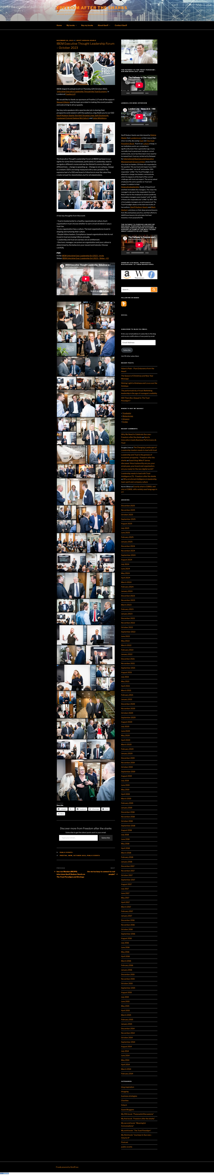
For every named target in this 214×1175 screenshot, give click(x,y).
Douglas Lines (88, 115)
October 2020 (127, 713)
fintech (124, 1105)
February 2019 (127, 803)
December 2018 (128, 812)
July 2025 (125, 528)
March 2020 (126, 744)
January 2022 (126, 654)
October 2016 (127, 929)
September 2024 (128, 555)
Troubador (126, 413)
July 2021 (125, 677)
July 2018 (125, 835)
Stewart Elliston (63, 102)
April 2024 (125, 578)
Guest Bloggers (127, 1110)
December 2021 (128, 659)
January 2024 (126, 591)
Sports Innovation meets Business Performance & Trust (138, 440)
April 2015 (125, 1010)
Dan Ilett (78, 115)
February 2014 (127, 1074)
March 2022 (126, 645)
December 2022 (128, 618)
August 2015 (126, 992)
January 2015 (126, 1024)
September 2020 (128, 717)
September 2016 (128, 934)
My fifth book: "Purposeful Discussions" (137, 1114)
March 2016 (126, 961)
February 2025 (127, 537)
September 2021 (128, 668)
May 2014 (125, 1060)
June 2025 (125, 533)
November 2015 (128, 979)
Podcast (124, 1142)
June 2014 (125, 1056)
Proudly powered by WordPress (67, 1167)
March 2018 (126, 853)
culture (146, 144)
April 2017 (125, 902)
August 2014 (126, 1047)
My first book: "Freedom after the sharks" (138, 1119)
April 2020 (125, 740)
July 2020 (125, 726)
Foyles (125, 422)
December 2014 (128, 1029)
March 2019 (126, 799)
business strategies (129, 1096)
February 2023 (127, 609)
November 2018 (128, 817)
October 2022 (127, 627)
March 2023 (126, 605)
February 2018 (127, 857)
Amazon (125, 419)
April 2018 (125, 848)
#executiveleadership (130, 187)
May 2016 (125, 952)
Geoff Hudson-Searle (86, 40)
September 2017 (128, 880)
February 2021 (127, 695)
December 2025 (128, 506)
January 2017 (126, 916)
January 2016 (126, 970)
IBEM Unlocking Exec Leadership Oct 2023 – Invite (83, 256)
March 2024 (126, 582)
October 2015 (127, 983)
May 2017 (125, 898)
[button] (76, 315)
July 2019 (125, 781)
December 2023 (128, 596)
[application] (139, 85)
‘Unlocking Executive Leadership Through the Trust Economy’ (82, 92)
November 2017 (128, 871)
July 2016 (125, 943)
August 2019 (126, 776)
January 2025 (126, 542)
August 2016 (126, 938)
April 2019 (125, 794)
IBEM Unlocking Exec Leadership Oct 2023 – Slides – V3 (85, 258)
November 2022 (128, 623)
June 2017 (125, 893)
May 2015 (125, 1006)
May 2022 (125, 641)
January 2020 (127, 753)
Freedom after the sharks (92, 7)
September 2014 (128, 1042)
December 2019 (128, 758)
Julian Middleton (99, 118)
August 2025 (126, 524)
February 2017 (127, 911)
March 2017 (126, 907)
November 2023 (128, 600)
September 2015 (128, 988)
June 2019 (125, 785)
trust (141, 141)
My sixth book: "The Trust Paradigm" (136, 1130)
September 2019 (128, 772)
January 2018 (126, 862)
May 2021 (125, 681)
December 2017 (128, 866)
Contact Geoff (121, 25)
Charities (125, 1100)
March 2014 (126, 1069)
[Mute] (151, 93)
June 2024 (125, 569)
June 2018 (125, 839)
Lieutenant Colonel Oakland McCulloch (73, 118)
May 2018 (125, 844)
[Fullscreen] (154, 93)
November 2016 (128, 925)
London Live (136, 138)
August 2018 (126, 830)
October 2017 (127, 875)
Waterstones (127, 416)
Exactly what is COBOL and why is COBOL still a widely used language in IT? (139, 489)
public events (66, 852)
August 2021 (126, 672)
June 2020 (125, 731)
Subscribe (106, 838)
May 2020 (125, 735)
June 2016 (125, 947)
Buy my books (87, 25)
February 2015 (127, 1020)
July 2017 (125, 889)
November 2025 (128, 510)
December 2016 (128, 920)
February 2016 (127, 965)
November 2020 (128, 708)
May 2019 (125, 790)
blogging (125, 1091)
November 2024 (128, 551)
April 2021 (125, 686)
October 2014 (127, 1038)
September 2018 (128, 826)
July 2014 (125, 1051)
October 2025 (127, 515)
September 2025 (128, 519)
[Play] (124, 93)
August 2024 (126, 560)
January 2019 (126, 808)
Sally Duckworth (101, 115)
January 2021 (126, 699)
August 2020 (126, 722)
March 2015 (126, 1015)
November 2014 (128, 1033)
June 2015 (125, 1001)
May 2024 (125, 573)
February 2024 (127, 587)
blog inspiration (127, 1087)
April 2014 (125, 1065)
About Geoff (103, 25)
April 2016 (125, 956)
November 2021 (128, 663)
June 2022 (125, 636)
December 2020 (128, 704)
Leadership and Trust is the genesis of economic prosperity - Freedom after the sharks (138, 458)
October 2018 (127, 821)
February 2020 (127, 749)
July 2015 (125, 997)
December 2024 (128, 546)
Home (59, 25)
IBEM (70, 855)
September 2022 (128, 632)
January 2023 (126, 614)
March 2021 (126, 690)
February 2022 (127, 650)
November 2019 (128, 763)
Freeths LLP (70, 94)
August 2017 (126, 884)
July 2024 (125, 564)
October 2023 (79, 855)
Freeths (63, 855)
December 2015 (128, 974)
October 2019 (127, 767)
